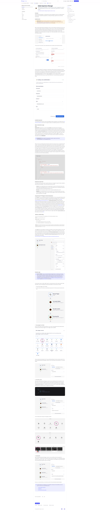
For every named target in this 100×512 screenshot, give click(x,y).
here (43, 211)
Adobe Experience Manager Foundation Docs (43, 22)
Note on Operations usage (70, 11)
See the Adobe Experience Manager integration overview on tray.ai (46, 10)
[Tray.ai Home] (22, 1)
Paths (68, 12)
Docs (26, 1)
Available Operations (69, 9)
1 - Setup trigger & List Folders (72, 19)
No (44, 496)
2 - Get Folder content (70, 20)
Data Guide (44, 278)
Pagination (39, 488)
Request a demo (40, 505)
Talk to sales (37, 503)
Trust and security (45, 505)
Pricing (36, 505)
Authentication (69, 8)
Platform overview (51, 505)
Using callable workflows (42, 487)
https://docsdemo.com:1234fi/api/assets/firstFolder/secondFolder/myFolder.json (47, 236)
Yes (42, 496)
